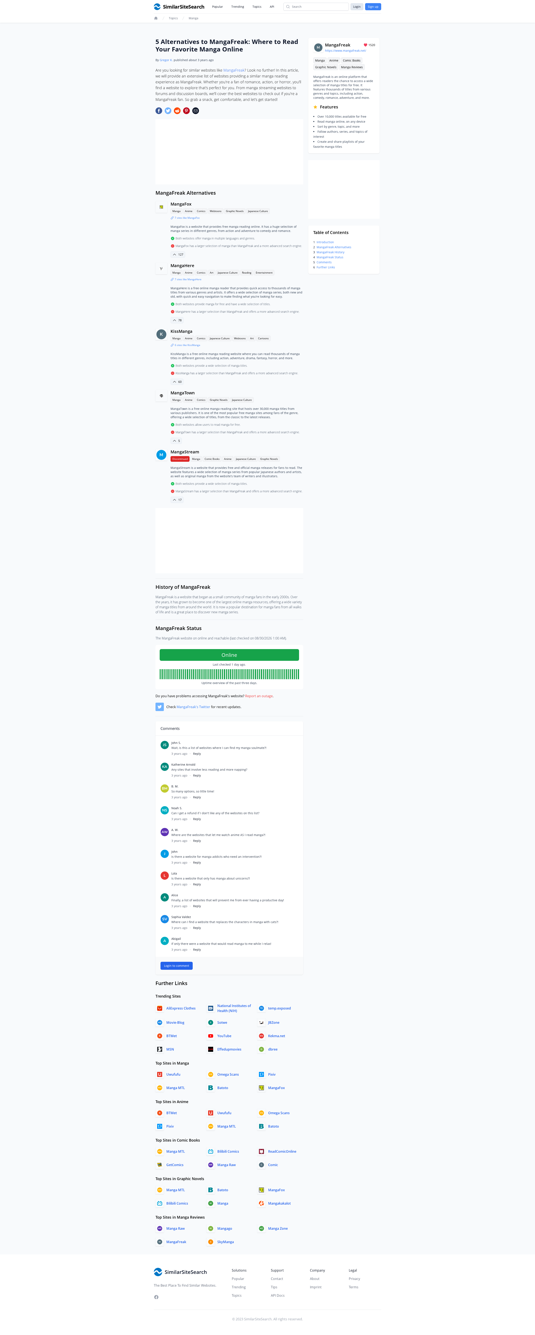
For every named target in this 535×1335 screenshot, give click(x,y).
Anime (188, 211)
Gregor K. (166, 60)
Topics (256, 7)
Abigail (176, 939)
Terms (353, 1287)
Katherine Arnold (183, 765)
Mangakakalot (279, 1203)
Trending (237, 7)
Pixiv (272, 1074)
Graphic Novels (235, 211)
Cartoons (263, 338)
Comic (273, 1165)
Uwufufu (173, 1074)
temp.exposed (279, 1008)
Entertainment (264, 272)
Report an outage (259, 696)
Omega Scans (228, 1074)
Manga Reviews (352, 67)
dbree (273, 1049)
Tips (274, 1287)
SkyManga (225, 1242)
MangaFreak (234, 70)
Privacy (354, 1278)
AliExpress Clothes (181, 1008)
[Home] (156, 18)
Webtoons (216, 211)
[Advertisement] (229, 151)
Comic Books (212, 459)
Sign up (373, 7)
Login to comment (176, 966)
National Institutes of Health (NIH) (234, 1008)
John (174, 852)
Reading (246, 272)
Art (211, 272)
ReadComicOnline (282, 1151)
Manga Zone (278, 1228)
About (315, 1278)
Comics (201, 211)
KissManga (181, 331)
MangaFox (181, 204)
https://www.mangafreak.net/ (345, 51)
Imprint (316, 1287)
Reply (197, 754)
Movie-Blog (175, 1022)
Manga (193, 18)
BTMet (171, 1036)
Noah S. (176, 808)
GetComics (174, 1165)
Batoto (222, 1087)
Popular (217, 7)
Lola (174, 873)
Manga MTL (175, 1087)
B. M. (174, 786)
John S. (176, 743)
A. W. (174, 830)
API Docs (278, 1295)
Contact (277, 1278)
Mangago (224, 1228)
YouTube (224, 1036)
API (272, 7)
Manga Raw (226, 1165)
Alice (174, 895)
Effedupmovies (229, 1049)
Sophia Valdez (181, 917)
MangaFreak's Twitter (193, 707)
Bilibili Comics (228, 1151)
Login (357, 7)
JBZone (273, 1022)
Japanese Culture (258, 211)
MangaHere (182, 265)
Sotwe (222, 1022)
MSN (170, 1049)
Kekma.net (276, 1036)
